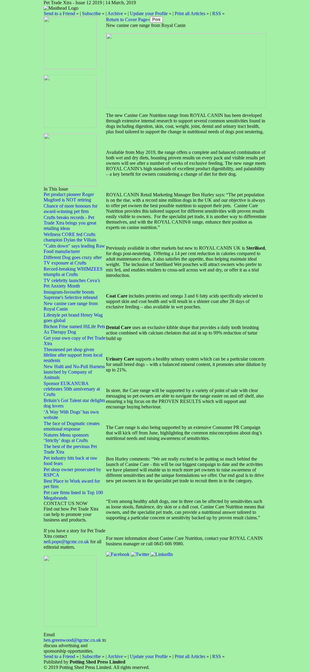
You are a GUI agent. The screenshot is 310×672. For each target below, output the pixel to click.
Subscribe (91, 13)
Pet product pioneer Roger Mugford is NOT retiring (69, 197)
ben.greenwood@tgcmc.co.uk (72, 640)
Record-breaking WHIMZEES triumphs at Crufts (73, 271)
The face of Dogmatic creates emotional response (72, 426)
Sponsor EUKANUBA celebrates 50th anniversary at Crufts (72, 389)
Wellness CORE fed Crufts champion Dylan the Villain (70, 237)
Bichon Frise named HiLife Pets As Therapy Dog (74, 329)
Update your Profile (149, 13)
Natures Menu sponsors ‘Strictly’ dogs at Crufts (66, 437)
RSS (216, 13)
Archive (115, 13)
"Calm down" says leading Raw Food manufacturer (74, 248)
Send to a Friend (59, 13)
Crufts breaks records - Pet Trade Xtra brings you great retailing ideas (70, 223)
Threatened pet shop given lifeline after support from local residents (73, 355)
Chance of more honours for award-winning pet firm (70, 208)
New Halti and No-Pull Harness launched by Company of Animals (74, 372)
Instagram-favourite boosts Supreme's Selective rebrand (70, 294)
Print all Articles (190, 13)
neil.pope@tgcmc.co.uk (67, 541)
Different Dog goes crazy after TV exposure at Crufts (73, 260)
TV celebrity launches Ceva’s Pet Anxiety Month (72, 283)
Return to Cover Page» (128, 19)
